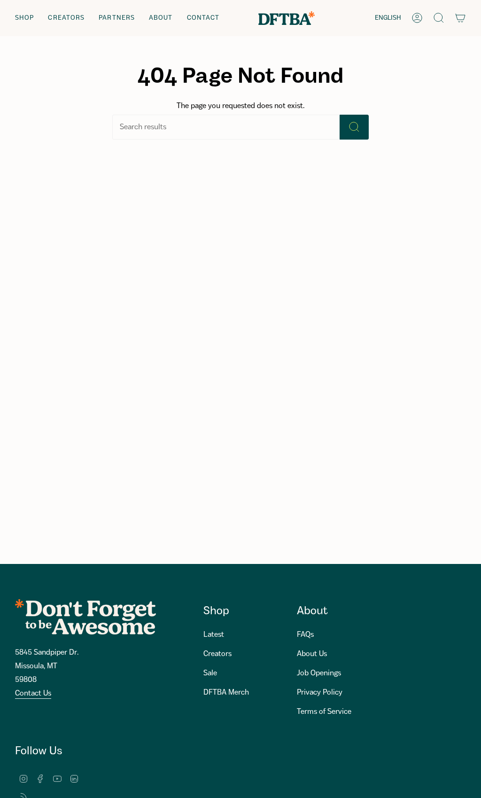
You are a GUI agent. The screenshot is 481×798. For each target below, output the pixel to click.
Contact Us (33, 693)
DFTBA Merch (226, 692)
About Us (312, 654)
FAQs (305, 635)
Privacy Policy (319, 692)
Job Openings (319, 673)
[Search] (354, 127)
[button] (24, 18)
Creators (217, 654)
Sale (210, 673)
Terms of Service (324, 712)
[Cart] (460, 18)
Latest (213, 635)
